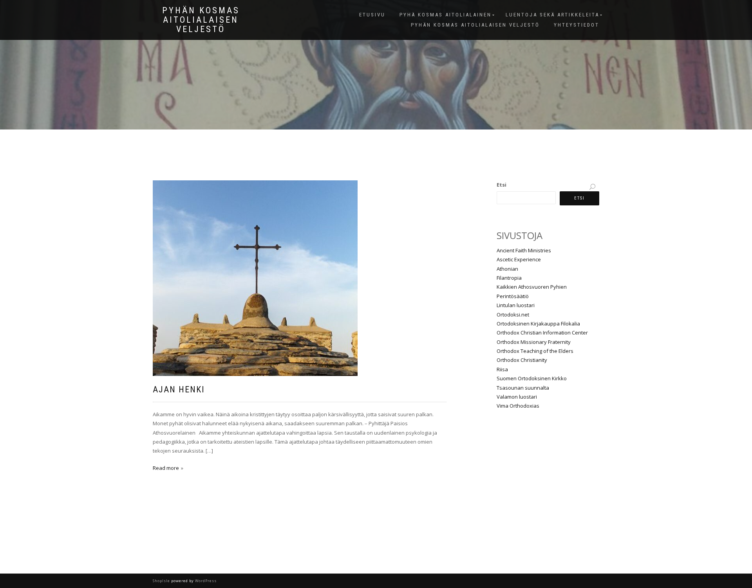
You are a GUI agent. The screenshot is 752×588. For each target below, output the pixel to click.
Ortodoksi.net (513, 314)
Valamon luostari (517, 396)
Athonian (507, 268)
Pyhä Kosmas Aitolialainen (446, 15)
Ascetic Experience (519, 259)
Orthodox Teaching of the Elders (535, 350)
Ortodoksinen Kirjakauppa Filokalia (538, 323)
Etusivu (372, 15)
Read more (166, 467)
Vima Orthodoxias (518, 405)
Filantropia (509, 277)
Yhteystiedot (576, 25)
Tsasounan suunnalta (523, 387)
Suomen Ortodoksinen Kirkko (532, 378)
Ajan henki (179, 389)
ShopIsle (162, 580)
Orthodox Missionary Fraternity (534, 341)
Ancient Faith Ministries (524, 250)
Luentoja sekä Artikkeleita (552, 15)
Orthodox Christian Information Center (542, 332)
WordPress (205, 580)
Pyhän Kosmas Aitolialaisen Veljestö (201, 20)
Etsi (501, 184)
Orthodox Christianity (522, 359)
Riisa (502, 369)
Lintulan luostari (516, 305)
